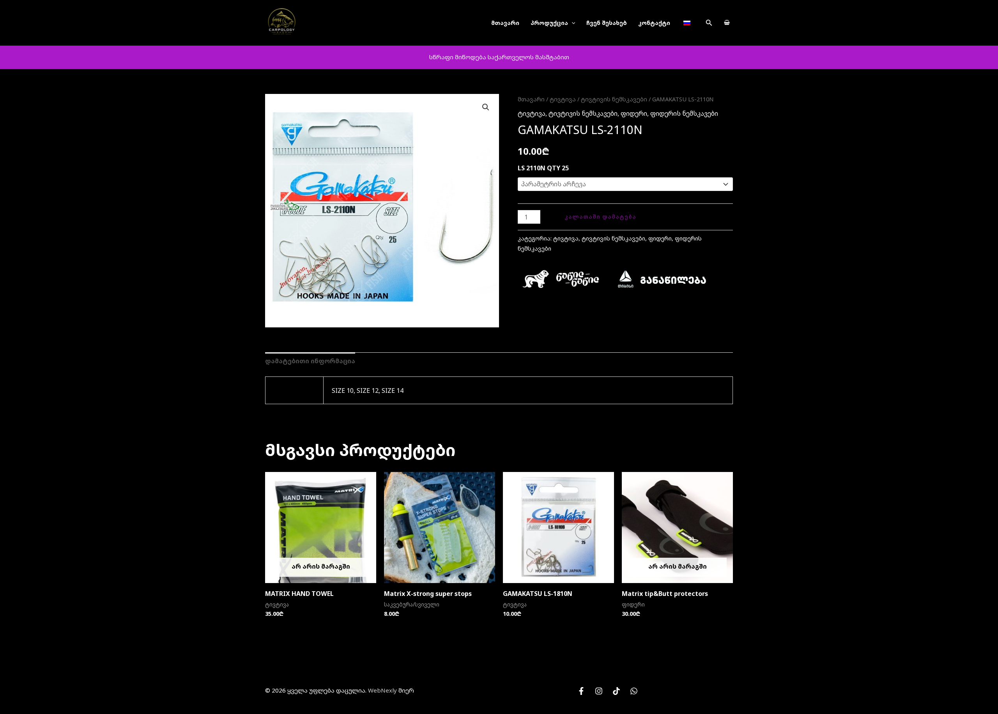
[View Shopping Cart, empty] (726, 23)
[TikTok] (616, 691)
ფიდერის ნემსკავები (684, 113)
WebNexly (382, 690)
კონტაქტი (654, 23)
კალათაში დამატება (600, 216)
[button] (709, 23)
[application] (571, 23)
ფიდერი (634, 113)
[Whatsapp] (634, 691)
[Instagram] (599, 691)
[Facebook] (581, 691)
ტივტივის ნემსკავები (614, 99)
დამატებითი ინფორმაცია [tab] (310, 361)
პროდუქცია (549, 23)
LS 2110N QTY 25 (543, 168)
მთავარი (505, 23)
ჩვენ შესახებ (606, 23)
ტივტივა (563, 99)
